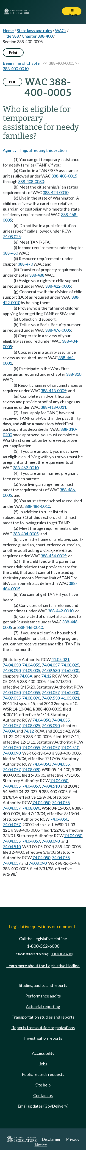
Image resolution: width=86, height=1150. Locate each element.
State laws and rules (34, 30)
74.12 (46, 675)
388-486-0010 (37, 506)
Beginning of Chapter (22, 63)
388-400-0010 (15, 68)
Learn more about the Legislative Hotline (43, 965)
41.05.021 (60, 659)
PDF (12, 82)
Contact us (43, 1095)
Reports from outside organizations (43, 1027)
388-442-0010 (60, 610)
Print (13, 52)
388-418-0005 (53, 390)
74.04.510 (70, 747)
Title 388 (11, 36)
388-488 (36, 275)
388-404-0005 (26, 533)
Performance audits (43, 995)
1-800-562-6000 (43, 946)
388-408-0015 (64, 175)
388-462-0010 (26, 467)
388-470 (25, 264)
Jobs (43, 1063)
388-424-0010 (55, 192)
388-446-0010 (30, 627)
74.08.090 (12, 670)
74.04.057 (51, 664)
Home (8, 30)
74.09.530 (51, 670)
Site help (43, 1084)
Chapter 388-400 (37, 36)
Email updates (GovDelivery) (43, 1105)
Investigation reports (43, 1038)
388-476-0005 (58, 330)
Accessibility (43, 1053)
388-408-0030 (31, 181)
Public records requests (43, 1074)
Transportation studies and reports (43, 1016)
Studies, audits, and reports (43, 985)
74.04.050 (12, 664)
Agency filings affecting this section (35, 150)
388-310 (73, 374)
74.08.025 (12, 236)
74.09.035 (31, 670)
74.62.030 (70, 670)
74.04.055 (31, 664)
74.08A (25, 675)
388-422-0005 (58, 286)
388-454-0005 (53, 555)
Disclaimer (51, 1139)
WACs (60, 30)
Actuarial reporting (43, 1006)
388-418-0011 (53, 407)
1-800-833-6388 (61, 954)
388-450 (10, 253)
